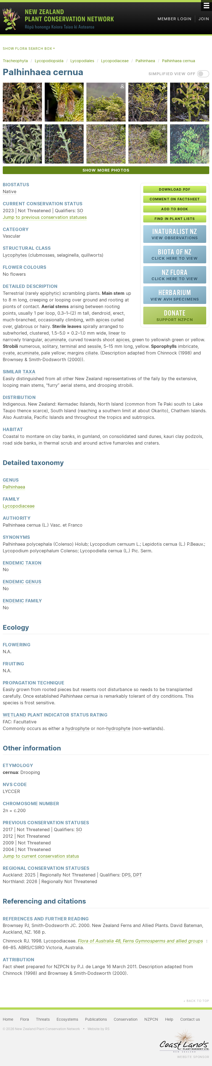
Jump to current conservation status (41, 856)
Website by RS (99, 1029)
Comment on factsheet (175, 199)
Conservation (125, 1019)
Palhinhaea (14, 487)
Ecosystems (67, 1019)
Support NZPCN (175, 315)
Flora (24, 1019)
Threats (43, 1019)
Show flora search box (29, 48)
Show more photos (106, 170)
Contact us (190, 1019)
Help (86, 203)
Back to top (196, 1001)
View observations (175, 233)
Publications (96, 1019)
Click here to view (175, 254)
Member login (175, 18)
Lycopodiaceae (19, 506)
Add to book (174, 209)
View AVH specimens (174, 294)
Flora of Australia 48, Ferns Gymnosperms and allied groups (140, 941)
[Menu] (206, 5)
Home (8, 1019)
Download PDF (174, 189)
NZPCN (151, 1019)
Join (203, 18)
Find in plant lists (175, 219)
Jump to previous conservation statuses (45, 217)
